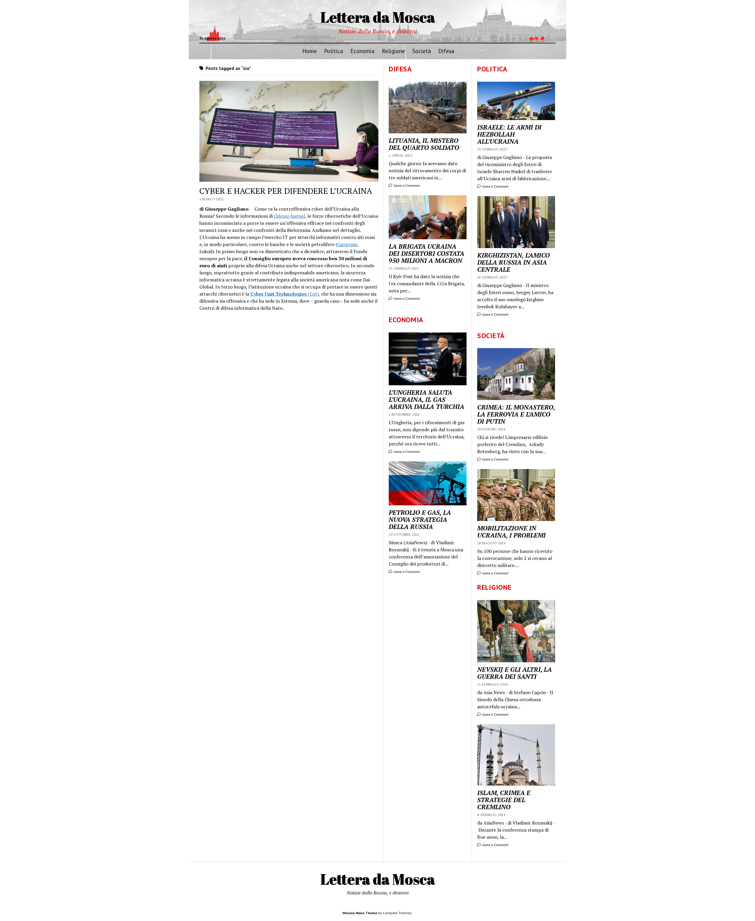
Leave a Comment (494, 186)
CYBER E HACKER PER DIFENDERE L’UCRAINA (285, 190)
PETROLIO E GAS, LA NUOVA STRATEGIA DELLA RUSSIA (420, 519)
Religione (393, 51)
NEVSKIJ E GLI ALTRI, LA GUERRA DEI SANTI (514, 673)
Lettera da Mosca (377, 17)
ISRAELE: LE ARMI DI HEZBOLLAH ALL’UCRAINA (509, 134)
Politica (333, 51)
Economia (362, 51)
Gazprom (347, 244)
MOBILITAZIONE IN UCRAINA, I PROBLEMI (511, 532)
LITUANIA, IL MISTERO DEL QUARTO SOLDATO (424, 144)
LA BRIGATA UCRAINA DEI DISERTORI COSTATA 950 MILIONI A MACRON (426, 253)
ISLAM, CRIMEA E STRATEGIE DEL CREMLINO (503, 799)
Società (421, 51)
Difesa (446, 51)
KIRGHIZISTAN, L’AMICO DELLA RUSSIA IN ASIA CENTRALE (513, 262)
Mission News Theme (359, 913)
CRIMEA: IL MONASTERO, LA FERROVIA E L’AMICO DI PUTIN (516, 414)
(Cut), (285, 294)
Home (309, 51)
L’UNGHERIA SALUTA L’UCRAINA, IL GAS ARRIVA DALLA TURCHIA (426, 399)
